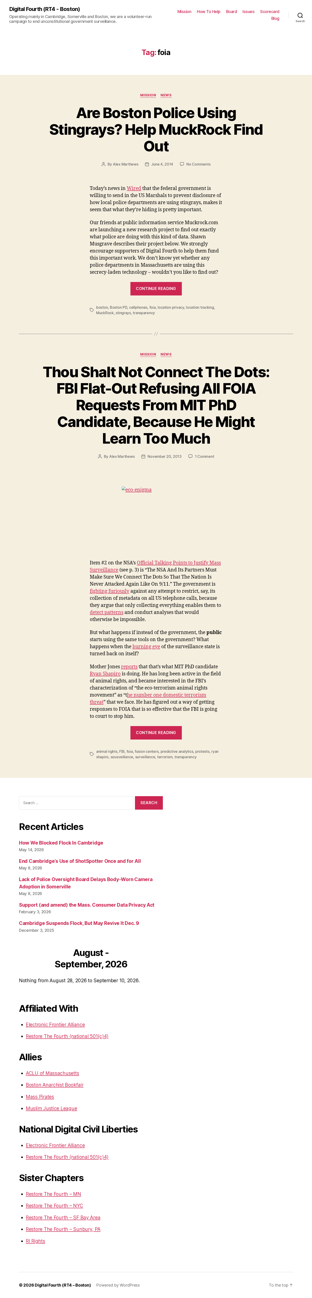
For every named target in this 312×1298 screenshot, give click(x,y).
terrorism (165, 757)
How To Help (208, 11)
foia (152, 307)
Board (231, 11)
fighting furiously (109, 591)
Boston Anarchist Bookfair (54, 1085)
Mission (184, 11)
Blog (275, 18)
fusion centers (147, 751)
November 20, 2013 (164, 456)
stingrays (123, 313)
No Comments (198, 164)
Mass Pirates (40, 1097)
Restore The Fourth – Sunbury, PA (63, 1229)
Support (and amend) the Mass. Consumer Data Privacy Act (86, 905)
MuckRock (105, 313)
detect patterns (106, 612)
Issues (248, 11)
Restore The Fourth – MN (53, 1194)
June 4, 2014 (162, 164)
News (166, 95)
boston (102, 307)
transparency (144, 313)
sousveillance (122, 757)
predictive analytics (177, 751)
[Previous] (33, 959)
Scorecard (269, 11)
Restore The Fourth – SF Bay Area (63, 1217)
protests (202, 751)
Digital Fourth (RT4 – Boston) (63, 1285)
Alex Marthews (125, 164)
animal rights (106, 751)
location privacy (171, 307)
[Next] (148, 959)
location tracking (200, 307)
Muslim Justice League (51, 1108)
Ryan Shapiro (105, 674)
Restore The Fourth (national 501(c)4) (67, 1036)
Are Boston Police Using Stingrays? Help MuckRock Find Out (156, 129)
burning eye (146, 647)
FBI (121, 751)
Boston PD (118, 307)
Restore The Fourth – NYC (54, 1205)
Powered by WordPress (118, 1285)
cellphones (138, 307)
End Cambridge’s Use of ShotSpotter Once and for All (80, 861)
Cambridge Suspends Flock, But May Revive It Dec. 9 (79, 923)
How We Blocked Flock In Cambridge (61, 843)
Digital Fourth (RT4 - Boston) (44, 9)
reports (129, 667)
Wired (134, 188)
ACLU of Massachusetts (52, 1073)
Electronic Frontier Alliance (55, 1024)
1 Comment (204, 456)
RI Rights (35, 1241)
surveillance (145, 757)
